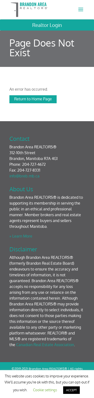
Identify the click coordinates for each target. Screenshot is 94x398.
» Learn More (20, 236)
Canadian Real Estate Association (45, 344)
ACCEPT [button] (71, 390)
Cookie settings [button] (45, 390)
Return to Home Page (33, 98)
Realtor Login (47, 25)
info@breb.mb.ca (24, 176)
